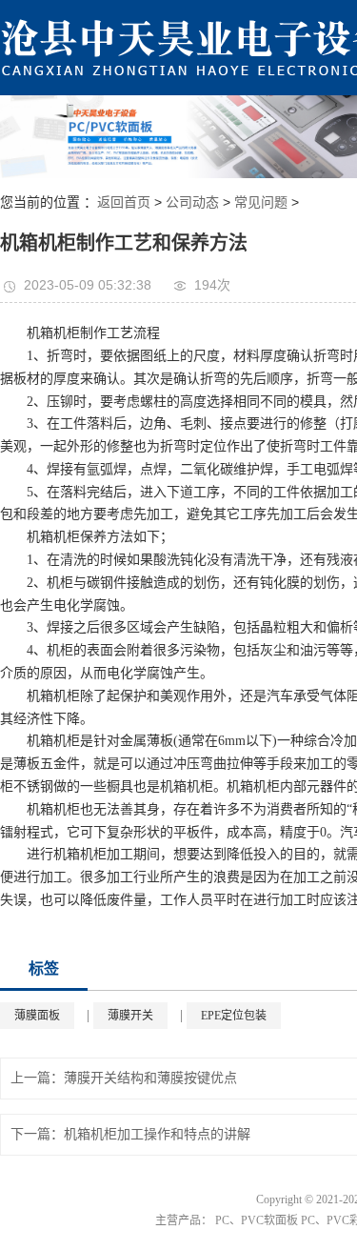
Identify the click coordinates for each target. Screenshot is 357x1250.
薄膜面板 (37, 1015)
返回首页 (123, 202)
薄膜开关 (130, 1015)
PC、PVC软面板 (256, 1220)
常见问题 (261, 202)
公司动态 (192, 202)
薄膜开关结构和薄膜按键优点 (150, 1078)
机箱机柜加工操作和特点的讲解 (157, 1134)
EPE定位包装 (234, 1015)
